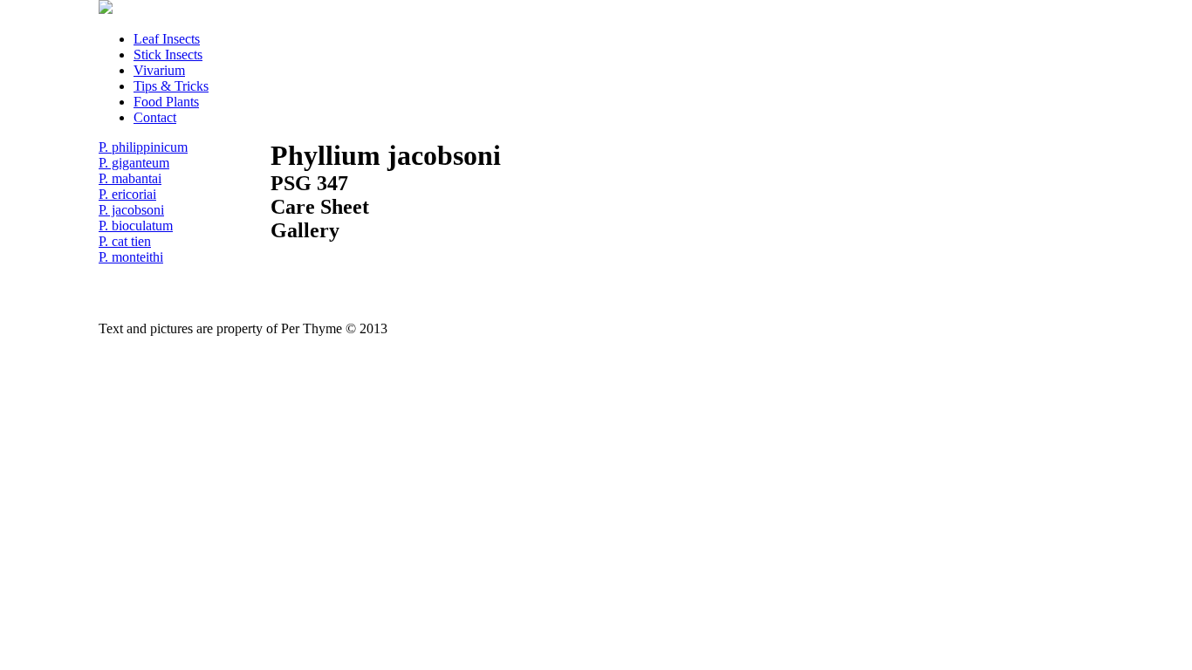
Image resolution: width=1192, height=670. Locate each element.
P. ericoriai (127, 194)
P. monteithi (131, 257)
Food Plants (166, 101)
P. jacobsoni (131, 209)
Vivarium (159, 70)
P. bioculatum (136, 225)
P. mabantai (130, 178)
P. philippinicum (143, 147)
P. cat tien (125, 241)
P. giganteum (134, 162)
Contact (155, 117)
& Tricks (171, 86)
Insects (167, 38)
